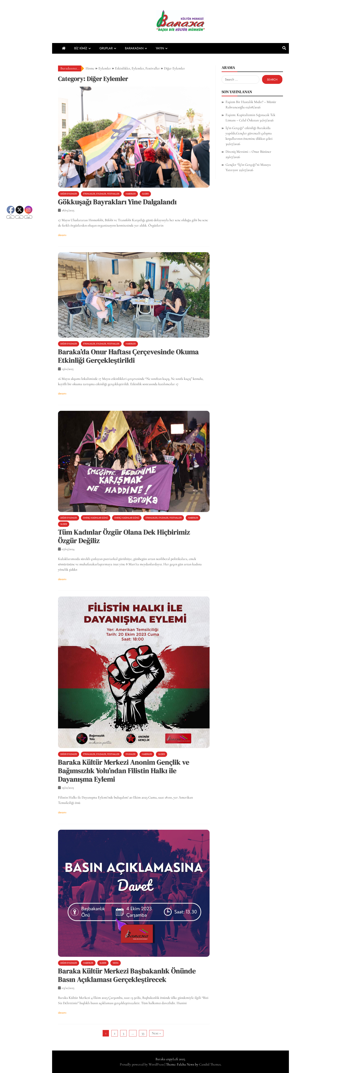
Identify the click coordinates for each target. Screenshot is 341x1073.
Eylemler (130, 754)
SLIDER (145, 193)
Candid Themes (210, 1064)
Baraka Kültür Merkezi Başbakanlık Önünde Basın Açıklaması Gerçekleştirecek (127, 975)
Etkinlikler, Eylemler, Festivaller (101, 193)
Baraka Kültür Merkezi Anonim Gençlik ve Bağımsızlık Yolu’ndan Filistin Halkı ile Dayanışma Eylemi (123, 770)
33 (142, 1033)
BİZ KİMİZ (80, 48)
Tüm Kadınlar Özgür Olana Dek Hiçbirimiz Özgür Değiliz (124, 536)
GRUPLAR (106, 48)
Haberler (131, 193)
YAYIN (160, 48)
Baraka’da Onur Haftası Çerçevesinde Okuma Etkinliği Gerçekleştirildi (128, 356)
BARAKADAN (134, 48)
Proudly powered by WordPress (142, 1064)
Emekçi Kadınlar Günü (95, 517)
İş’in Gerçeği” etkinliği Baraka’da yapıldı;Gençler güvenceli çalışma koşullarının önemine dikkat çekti (249, 133)
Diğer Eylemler (68, 193)
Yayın (115, 962)
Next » (156, 1033)
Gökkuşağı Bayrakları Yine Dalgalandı (117, 202)
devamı (62, 235)
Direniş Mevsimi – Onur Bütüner (248, 151)
